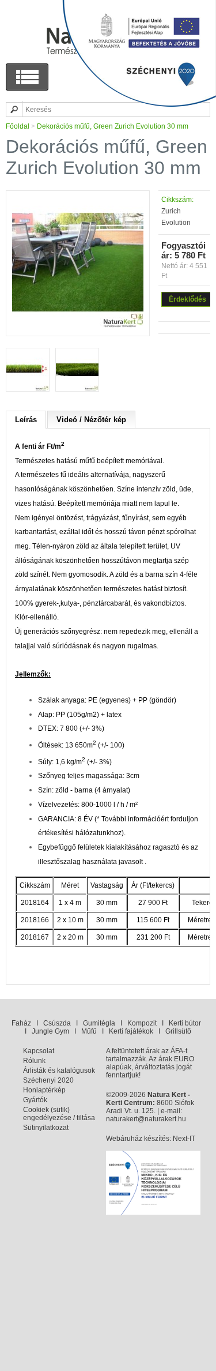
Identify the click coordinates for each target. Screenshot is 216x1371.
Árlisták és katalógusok (59, 1070)
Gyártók (35, 1100)
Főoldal (17, 126)
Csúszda (57, 1023)
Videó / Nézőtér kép (91, 419)
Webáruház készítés (137, 1139)
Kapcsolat (38, 1051)
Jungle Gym (50, 1031)
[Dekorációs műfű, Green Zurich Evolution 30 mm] (77, 326)
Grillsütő (178, 1031)
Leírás (26, 419)
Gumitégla (99, 1023)
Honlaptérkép (44, 1090)
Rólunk (34, 1061)
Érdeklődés (187, 299)
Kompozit (142, 1023)
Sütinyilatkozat (46, 1128)
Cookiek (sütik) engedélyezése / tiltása (59, 1114)
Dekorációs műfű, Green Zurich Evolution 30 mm (112, 126)
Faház (21, 1023)
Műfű (89, 1031)
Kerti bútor (185, 1023)
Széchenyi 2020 (48, 1080)
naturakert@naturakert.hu (146, 1119)
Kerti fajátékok (131, 1031)
